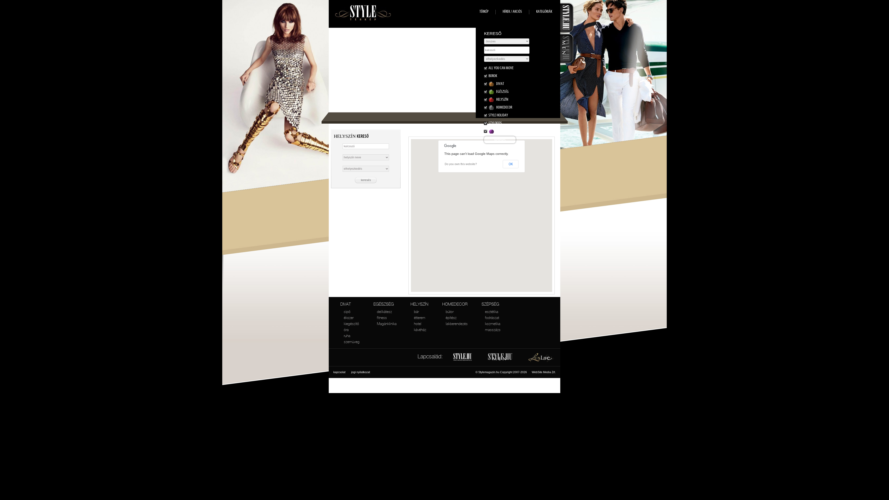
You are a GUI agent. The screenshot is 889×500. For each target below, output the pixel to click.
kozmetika (492, 324)
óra (346, 330)
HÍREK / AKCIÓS (512, 11)
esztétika (491, 311)
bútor (450, 311)
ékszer (349, 318)
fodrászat (492, 318)
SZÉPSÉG (490, 304)
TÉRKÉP (483, 11)
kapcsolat (339, 372)
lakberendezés (457, 324)
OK (511, 164)
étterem (419, 318)
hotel (417, 324)
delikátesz (384, 311)
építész (451, 318)
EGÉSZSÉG (383, 304)
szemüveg (352, 342)
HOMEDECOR (454, 304)
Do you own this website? (461, 164)
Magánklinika (387, 324)
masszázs (493, 330)
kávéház (420, 330)
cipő (347, 311)
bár (416, 311)
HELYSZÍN (419, 304)
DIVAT (345, 304)
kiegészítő (351, 324)
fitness (382, 318)
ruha (347, 336)
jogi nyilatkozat (360, 372)
